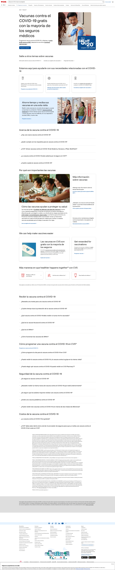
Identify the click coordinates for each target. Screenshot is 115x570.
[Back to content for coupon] (58, 447)
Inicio (20, 9)
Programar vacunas (24, 47)
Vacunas (24, 9)
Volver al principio (89, 504)
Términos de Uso (87, 568)
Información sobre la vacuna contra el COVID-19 (29, 60)
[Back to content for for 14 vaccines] (57, 487)
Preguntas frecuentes (68, 60)
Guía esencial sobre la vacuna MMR (81, 223)
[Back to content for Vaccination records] (78, 457)
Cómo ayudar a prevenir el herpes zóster (82, 208)
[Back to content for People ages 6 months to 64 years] (59, 471)
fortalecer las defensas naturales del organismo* (47, 209)
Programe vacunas (26, 118)
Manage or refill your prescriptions (30, 275)
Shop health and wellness (84, 275)
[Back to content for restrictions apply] (67, 455)
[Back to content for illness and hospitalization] (58, 478)
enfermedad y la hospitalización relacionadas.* (34, 215)
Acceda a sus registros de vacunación (52, 60)
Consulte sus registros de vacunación (82, 87)
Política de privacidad (79, 568)
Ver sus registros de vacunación (29, 223)
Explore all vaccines (45, 257)
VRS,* (57, 251)
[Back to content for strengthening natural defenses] (77, 475)
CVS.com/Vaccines (42, 487)
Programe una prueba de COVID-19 (29, 89)
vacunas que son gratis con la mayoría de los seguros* (53, 250)
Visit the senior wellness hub (58, 275)
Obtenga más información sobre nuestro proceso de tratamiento (56, 88)
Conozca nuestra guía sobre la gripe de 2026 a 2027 (83, 192)
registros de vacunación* (85, 83)
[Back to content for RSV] (48, 489)
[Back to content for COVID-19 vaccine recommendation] (63, 466)
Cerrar (112, 563)
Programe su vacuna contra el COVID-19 (28, 348)
